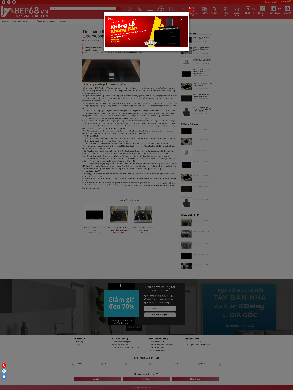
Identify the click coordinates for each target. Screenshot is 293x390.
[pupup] (146, 31)
